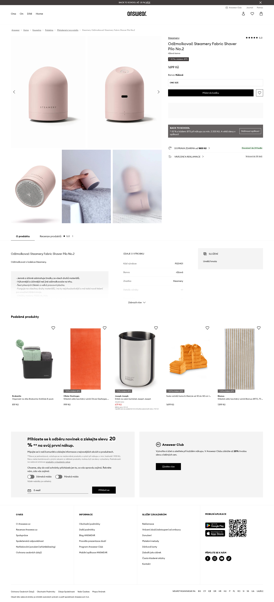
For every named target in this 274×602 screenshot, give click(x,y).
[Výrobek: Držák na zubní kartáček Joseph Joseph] (137, 359)
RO (239, 591)
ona (13, 13)
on (21, 13)
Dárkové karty (149, 546)
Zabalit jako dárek (151, 552)
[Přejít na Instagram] (214, 558)
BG (199, 591)
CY (204, 591)
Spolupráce (22, 535)
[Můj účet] (243, 14)
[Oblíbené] (252, 14)
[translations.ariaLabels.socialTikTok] (229, 559)
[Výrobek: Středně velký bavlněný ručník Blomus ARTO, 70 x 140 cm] (239, 359)
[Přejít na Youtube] (221, 558)
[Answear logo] (137, 13)
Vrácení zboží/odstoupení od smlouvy (161, 529)
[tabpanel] (137, 273)
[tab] (56, 236)
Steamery (173, 38)
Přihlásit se (103, 490)
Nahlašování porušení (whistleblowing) (35, 546)
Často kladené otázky (153, 558)
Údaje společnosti (66, 592)
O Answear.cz (23, 523)
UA (252, 591)
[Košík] (261, 14)
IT (230, 591)
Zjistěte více (168, 466)
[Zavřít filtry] (260, 2)
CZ (209, 591)
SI (243, 591)
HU (225, 591)
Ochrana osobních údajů (29, 552)
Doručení (146, 535)
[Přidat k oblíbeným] (259, 92)
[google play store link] (215, 525)
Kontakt (146, 563)
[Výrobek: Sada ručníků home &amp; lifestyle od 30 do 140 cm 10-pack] (188, 359)
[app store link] (215, 533)
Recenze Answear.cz (26, 529)
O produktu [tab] (23, 236)
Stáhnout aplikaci (250, 131)
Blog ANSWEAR (87, 535)
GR (214, 591)
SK (248, 591)
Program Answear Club (91, 546)
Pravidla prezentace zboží (92, 541)
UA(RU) (260, 591)
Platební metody (150, 541)
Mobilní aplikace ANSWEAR (93, 552)
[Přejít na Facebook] (207, 558)
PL (234, 591)
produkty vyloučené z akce (58, 462)
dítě (29, 13)
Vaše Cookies (84, 592)
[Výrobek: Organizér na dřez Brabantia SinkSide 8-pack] (34, 359)
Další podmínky (87, 529)
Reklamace (148, 523)
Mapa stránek (98, 592)
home (39, 13)
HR (220, 591)
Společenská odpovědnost (30, 541)
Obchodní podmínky (89, 523)
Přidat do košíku (210, 92)
